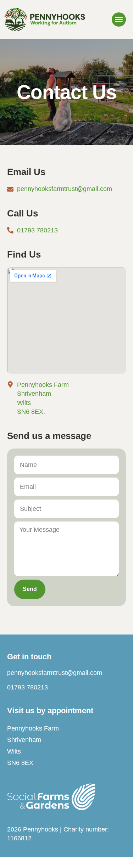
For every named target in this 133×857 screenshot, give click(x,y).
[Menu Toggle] (119, 19)
